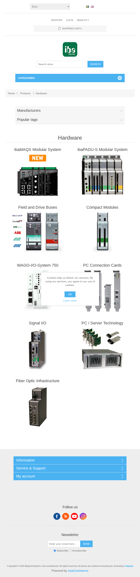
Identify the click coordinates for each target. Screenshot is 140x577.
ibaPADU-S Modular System (102, 149)
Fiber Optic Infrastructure (37, 381)
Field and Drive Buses (37, 207)
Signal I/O (37, 323)
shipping (128, 566)
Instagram (83, 516)
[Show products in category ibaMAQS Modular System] (37, 175)
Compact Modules (102, 207)
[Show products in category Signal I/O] (37, 348)
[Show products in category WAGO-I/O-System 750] (37, 291)
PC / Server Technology (102, 323)
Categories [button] (26, 78)
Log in (69, 20)
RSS (65, 516)
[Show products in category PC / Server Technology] (102, 348)
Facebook (56, 516)
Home (11, 93)
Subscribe (62, 550)
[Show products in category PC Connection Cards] (102, 291)
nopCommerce (78, 570)
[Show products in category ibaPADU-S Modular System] (102, 175)
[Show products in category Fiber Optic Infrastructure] (37, 406)
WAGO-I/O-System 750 (37, 265)
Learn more (70, 300)
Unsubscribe (79, 550)
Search (95, 64)
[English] (92, 6)
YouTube (74, 516)
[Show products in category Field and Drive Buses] (37, 233)
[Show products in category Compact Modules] (102, 233)
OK (70, 294)
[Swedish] (87, 6)
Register (56, 20)
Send (86, 543)
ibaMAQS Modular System (37, 149)
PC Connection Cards (102, 265)
